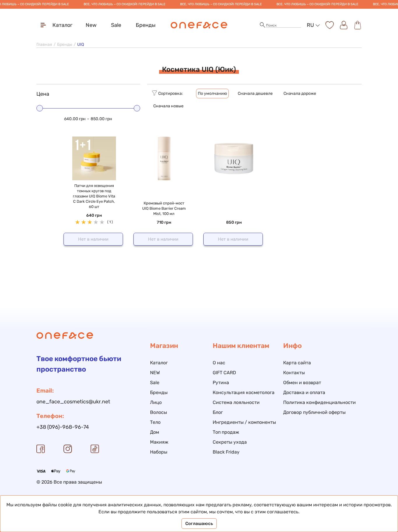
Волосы (158, 412)
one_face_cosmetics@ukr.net (73, 401)
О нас (219, 362)
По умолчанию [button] (212, 93)
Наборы (158, 452)
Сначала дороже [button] (299, 93)
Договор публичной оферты (314, 412)
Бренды (146, 25)
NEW (155, 372)
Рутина (221, 382)
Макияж (159, 442)
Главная (44, 44)
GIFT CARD (224, 372)
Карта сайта (297, 362)
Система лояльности (236, 402)
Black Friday (226, 452)
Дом (154, 432)
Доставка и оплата (304, 392)
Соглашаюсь (199, 523)
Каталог (159, 362)
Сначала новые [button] (168, 106)
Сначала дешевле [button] (255, 93)
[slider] (39, 108)
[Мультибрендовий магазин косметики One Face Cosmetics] (199, 25)
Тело (155, 422)
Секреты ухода (230, 442)
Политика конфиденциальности (319, 402)
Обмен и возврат (302, 382)
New (91, 25)
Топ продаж (226, 432)
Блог (218, 412)
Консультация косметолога (243, 392)
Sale (116, 25)
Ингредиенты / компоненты (244, 422)
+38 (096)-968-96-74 (62, 427)
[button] (262, 25)
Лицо (156, 402)
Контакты (294, 372)
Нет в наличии (93, 239)
